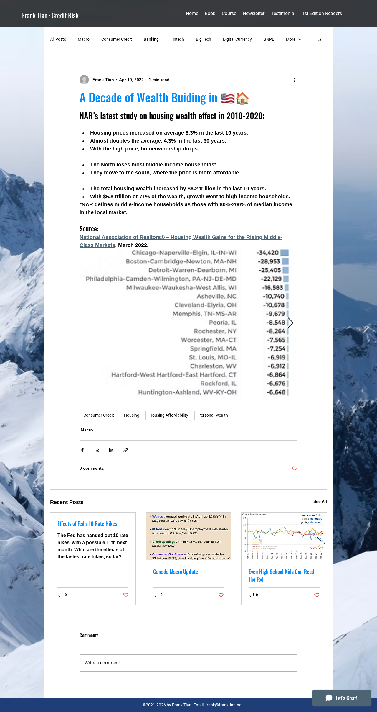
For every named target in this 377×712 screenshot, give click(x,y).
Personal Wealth (213, 415)
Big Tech (203, 39)
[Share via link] (125, 450)
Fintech (177, 39)
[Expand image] (188, 323)
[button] (319, 39)
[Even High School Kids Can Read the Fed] (284, 536)
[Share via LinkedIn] (111, 450)
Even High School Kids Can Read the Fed (281, 575)
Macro (84, 39)
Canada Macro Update (175, 571)
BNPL (269, 39)
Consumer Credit (116, 39)
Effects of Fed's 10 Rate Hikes (87, 523)
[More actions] (293, 79)
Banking (151, 39)
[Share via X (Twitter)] (97, 450)
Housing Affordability (168, 415)
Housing (131, 415)
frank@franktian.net (224, 705)
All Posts (58, 39)
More (290, 39)
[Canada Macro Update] (188, 536)
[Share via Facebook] (82, 450)
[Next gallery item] (290, 323)
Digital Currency (237, 39)
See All (320, 501)
